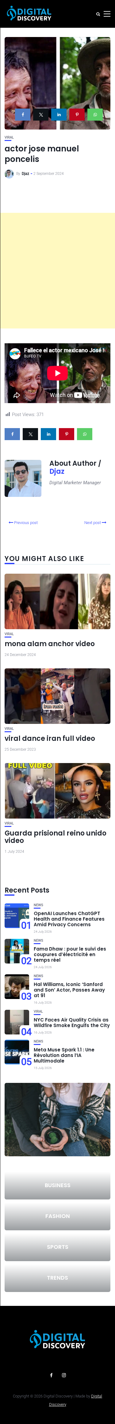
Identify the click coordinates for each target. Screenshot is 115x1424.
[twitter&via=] (40, 115)
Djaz (25, 173)
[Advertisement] (57, 270)
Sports (57, 1247)
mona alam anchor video (50, 644)
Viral (9, 137)
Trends (57, 1278)
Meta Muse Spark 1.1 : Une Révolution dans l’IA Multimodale (64, 1055)
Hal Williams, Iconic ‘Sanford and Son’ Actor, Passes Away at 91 (69, 990)
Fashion (57, 1216)
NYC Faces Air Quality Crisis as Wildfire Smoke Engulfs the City (72, 1023)
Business (58, 1185)
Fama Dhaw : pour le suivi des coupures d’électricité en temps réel (70, 954)
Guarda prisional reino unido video (55, 836)
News (38, 905)
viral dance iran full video (50, 738)
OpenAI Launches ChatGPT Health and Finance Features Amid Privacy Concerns (69, 919)
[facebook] (22, 115)
